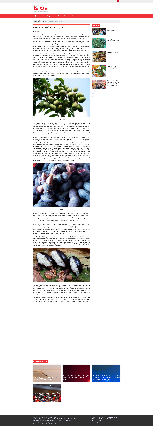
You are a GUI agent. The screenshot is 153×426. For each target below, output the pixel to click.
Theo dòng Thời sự (44, 16)
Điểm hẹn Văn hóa (57, 16)
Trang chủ (37, 21)
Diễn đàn (107, 16)
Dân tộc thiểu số (76, 16)
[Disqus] (61, 334)
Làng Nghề (100, 16)
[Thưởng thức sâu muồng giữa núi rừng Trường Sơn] (99, 43)
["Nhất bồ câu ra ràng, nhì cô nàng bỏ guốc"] (99, 71)
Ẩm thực (66, 16)
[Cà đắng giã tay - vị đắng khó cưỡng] (99, 56)
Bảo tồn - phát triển (89, 16)
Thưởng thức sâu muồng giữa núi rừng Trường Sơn (113, 40)
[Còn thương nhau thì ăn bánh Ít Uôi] (99, 31)
